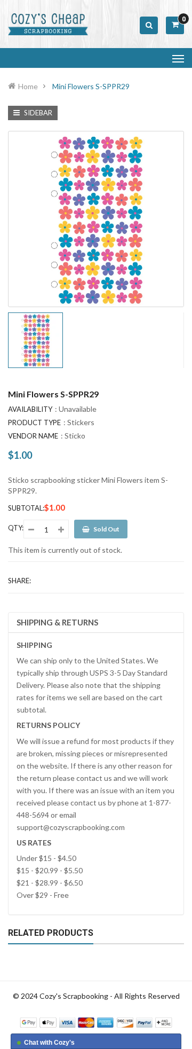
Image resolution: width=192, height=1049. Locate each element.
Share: (19, 580)
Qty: (15, 527)
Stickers (80, 422)
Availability (30, 409)
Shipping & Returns (57, 622)
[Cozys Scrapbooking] (96, 1021)
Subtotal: (26, 508)
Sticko (75, 435)
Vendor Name (33, 436)
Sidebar (37, 112)
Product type (34, 422)
